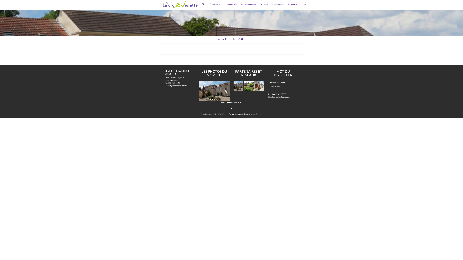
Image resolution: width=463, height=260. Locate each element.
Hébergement (231, 4)
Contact (304, 4)
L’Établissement (215, 4)
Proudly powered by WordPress (214, 114)
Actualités (292, 4)
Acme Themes (256, 114)
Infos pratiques (278, 4)
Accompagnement (248, 4)
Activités (264, 4)
